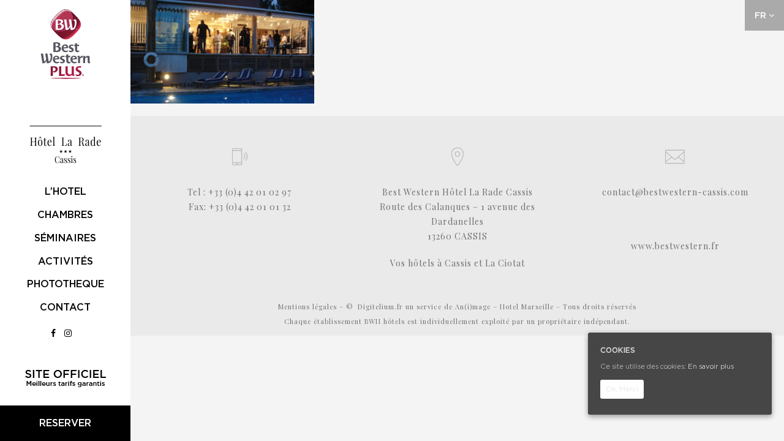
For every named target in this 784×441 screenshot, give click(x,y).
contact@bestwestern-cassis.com (675, 192)
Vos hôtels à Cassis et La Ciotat (457, 263)
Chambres (65, 215)
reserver (65, 423)
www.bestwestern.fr (675, 246)
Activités (65, 261)
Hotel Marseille (527, 306)
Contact (65, 307)
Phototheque (65, 284)
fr (762, 15)
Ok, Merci (622, 389)
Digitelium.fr (380, 306)
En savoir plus (711, 366)
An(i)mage (473, 306)
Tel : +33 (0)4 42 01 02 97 (239, 192)
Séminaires (65, 238)
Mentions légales (307, 306)
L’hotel (65, 191)
